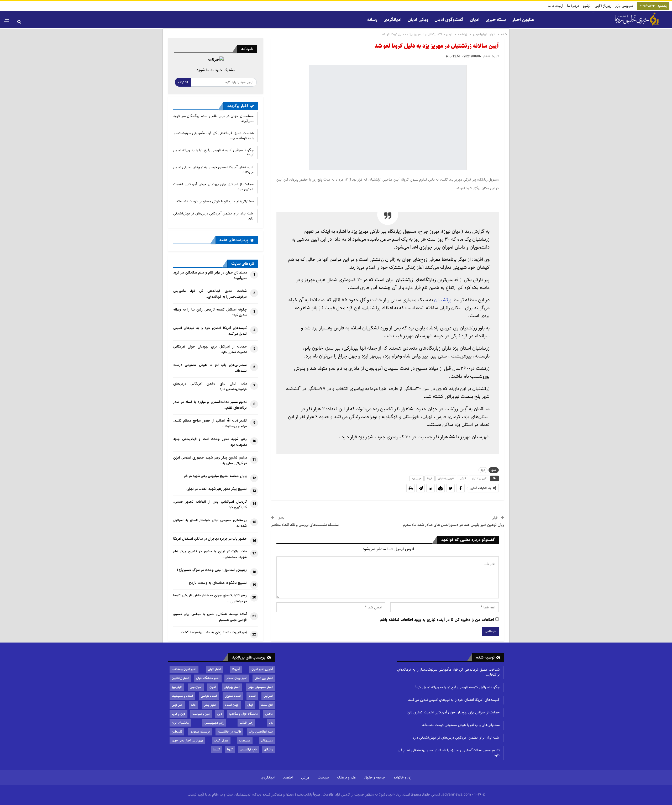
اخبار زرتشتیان (180, 678)
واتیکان (268, 749)
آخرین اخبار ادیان (262, 669)
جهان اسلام (232, 704)
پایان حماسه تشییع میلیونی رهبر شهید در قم (215, 476)
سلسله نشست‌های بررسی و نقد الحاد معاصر (305, 525)
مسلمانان (267, 740)
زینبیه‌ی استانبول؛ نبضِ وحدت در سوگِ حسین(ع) (212, 570)
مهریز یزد (416, 478)
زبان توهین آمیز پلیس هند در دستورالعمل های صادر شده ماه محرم (453, 525)
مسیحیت (244, 740)
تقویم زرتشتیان (446, 478)
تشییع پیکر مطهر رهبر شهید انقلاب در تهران (216, 489)
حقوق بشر (210, 704)
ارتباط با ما (555, 6)
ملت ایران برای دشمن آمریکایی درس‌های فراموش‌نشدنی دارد (213, 216)
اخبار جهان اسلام (237, 678)
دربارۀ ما (573, 6)
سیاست (323, 777)
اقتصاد (288, 777)
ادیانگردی (392, 19)
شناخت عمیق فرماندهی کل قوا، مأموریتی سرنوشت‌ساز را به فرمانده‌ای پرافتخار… (448, 672)
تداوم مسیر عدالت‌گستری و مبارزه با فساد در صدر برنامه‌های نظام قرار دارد (448, 752)
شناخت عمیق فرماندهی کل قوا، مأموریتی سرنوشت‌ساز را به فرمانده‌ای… (213, 135)
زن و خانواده (402, 777)
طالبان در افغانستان (229, 731)
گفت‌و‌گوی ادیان (449, 19)
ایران (250, 704)
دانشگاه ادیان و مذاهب (243, 713)
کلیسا (216, 749)
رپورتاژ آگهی (603, 6)
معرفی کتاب (221, 740)
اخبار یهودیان (232, 687)
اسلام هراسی (209, 695)
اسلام (252, 695)
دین (219, 713)
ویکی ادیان (418, 19)
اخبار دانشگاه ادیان (207, 678)
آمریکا (236, 669)
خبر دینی (177, 704)
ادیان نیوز (196, 687)
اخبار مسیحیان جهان (260, 687)
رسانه (372, 19)
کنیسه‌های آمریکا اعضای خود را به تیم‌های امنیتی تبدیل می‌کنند (213, 169)
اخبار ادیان (214, 669)
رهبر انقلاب (246, 722)
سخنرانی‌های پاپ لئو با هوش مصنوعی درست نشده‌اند (215, 201)
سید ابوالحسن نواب (261, 731)
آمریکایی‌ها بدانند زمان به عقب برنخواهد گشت (214, 632)
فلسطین (177, 731)
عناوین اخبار (523, 19)
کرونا (429, 478)
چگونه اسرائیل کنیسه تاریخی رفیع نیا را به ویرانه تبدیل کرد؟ (213, 152)
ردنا (271, 722)
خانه (193, 704)
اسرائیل (268, 695)
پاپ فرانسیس (248, 749)
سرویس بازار (624, 6)
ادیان (212, 687)
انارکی (463, 478)
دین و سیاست (201, 713)
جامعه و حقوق (374, 777)
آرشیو (587, 6)
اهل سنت (267, 704)
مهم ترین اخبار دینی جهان (187, 740)
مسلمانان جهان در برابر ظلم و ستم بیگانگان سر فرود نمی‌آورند (213, 118)
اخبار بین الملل (264, 678)
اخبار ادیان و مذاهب (184, 669)
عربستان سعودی (200, 731)
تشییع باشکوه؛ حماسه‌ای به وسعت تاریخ (218, 583)
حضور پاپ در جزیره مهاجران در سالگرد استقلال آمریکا (210, 538)
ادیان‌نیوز (177, 687)
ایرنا (483, 470)
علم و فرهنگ (346, 777)
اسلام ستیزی (233, 695)
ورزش (305, 777)
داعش (269, 713)
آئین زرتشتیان (479, 478)
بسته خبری (496, 19)
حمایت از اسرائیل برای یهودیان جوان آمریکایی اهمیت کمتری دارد (213, 186)
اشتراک (183, 82)
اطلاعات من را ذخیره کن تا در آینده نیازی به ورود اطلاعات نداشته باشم (437, 620)
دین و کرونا (178, 713)
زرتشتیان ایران (180, 722)
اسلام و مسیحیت (182, 695)
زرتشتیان (443, 300)
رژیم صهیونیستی (214, 722)
